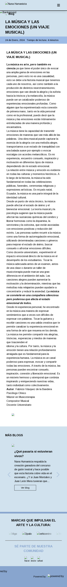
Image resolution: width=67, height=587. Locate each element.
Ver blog (25, 487)
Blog (11, 14)
